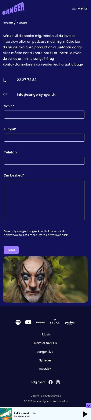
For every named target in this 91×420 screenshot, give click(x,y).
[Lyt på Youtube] (28, 322)
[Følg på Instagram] (58, 382)
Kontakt (45, 369)
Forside (8, 23)
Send (11, 250)
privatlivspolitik (58, 235)
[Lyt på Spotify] (18, 322)
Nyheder (45, 360)
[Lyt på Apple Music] (41, 322)
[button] (85, 414)
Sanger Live (45, 352)
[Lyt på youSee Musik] (70, 322)
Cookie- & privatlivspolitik (45, 395)
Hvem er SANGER (45, 343)
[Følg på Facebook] (50, 382)
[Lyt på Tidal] (54, 322)
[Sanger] (13, 8)
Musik (46, 334)
